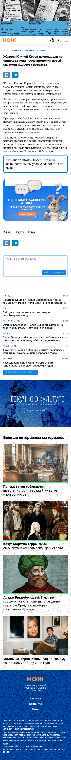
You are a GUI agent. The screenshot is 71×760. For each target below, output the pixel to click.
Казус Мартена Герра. (33, 546)
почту (5, 743)
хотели (47, 160)
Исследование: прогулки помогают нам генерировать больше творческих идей (28, 364)
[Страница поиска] (59, 40)
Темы (35, 709)
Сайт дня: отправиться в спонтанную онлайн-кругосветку (26, 314)
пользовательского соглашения (18, 749)
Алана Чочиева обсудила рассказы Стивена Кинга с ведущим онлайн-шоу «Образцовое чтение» (35, 339)
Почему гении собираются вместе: (30, 490)
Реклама (35, 698)
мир (32, 232)
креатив (7, 358)
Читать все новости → (20, 372)
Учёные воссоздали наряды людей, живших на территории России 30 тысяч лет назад (33, 326)
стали (36, 83)
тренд (6, 296)
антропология (11, 321)
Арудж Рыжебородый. (31, 603)
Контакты (35, 703)
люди (6, 50)
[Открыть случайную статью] (52, 40)
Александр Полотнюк (23, 50)
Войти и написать (54, 272)
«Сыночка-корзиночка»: (34, 661)
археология (10, 346)
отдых (6, 308)
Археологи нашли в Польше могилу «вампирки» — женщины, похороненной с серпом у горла (34, 351)
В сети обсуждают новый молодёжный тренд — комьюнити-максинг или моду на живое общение (34, 301)
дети (21, 232)
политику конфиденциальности (51, 749)
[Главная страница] (9, 40)
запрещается (34, 735)
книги (6, 333)
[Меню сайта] (66, 40)
